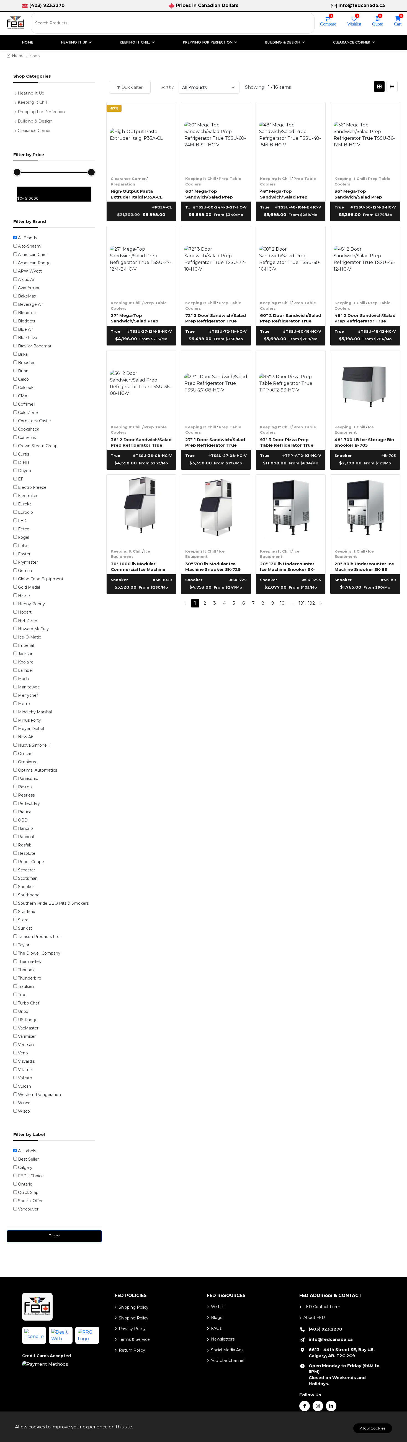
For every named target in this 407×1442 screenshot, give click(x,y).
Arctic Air (26, 279)
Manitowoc (29, 687)
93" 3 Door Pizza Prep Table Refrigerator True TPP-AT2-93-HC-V (286, 442)
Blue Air (25, 329)
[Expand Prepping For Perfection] (16, 111)
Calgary (25, 1167)
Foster (24, 553)
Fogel (23, 537)
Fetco (23, 529)
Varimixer (27, 1036)
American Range (34, 262)
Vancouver (28, 1209)
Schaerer (26, 870)
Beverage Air (30, 304)
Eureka (25, 504)
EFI (21, 479)
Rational (26, 836)
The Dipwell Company (39, 953)
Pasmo (25, 786)
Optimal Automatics (37, 770)
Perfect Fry (29, 803)
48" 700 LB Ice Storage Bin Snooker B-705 (364, 442)
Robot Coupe (31, 861)
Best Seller (28, 1159)
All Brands (27, 237)
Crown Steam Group (38, 445)
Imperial (26, 645)
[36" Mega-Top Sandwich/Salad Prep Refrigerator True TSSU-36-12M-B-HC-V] (365, 137)
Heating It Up (31, 93)
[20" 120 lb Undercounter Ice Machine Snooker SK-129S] (290, 509)
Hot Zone (27, 620)
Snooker (26, 886)
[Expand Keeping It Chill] (16, 102)
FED (22, 520)
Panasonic (28, 778)
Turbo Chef (28, 1003)
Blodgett (26, 321)
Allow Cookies (372, 1428)
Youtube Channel (227, 1360)
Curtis (23, 454)
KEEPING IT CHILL (135, 42)
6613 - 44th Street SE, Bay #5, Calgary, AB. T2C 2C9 (342, 1352)
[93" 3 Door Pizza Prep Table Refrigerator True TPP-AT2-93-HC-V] (290, 385)
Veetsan (26, 1044)
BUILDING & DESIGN (282, 42)
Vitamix (25, 1069)
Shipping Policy (133, 1307)
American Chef (32, 254)
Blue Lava (27, 337)
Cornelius (27, 437)
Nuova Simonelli (33, 745)
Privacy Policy (132, 1328)
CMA (22, 395)
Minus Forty (29, 720)
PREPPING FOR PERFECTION (208, 42)
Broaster (26, 362)
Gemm (25, 570)
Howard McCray (33, 628)
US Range (28, 1019)
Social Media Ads (227, 1349)
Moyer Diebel (31, 728)
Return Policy (132, 1350)
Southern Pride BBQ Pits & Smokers (53, 903)
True (22, 994)
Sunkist (25, 928)
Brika (23, 354)
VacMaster (28, 1028)
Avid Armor (29, 287)
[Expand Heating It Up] (16, 92)
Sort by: (167, 87)
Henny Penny (31, 603)
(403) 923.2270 (47, 5)
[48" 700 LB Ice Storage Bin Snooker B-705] (365, 385)
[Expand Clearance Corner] (16, 130)
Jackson (26, 653)
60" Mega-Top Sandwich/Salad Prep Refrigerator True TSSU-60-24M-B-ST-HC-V (212, 194)
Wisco (24, 1111)
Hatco (24, 595)
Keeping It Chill (200, 178)
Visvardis (26, 1061)
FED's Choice (31, 1175)
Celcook (26, 387)
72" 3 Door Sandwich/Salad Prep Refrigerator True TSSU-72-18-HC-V (215, 318)
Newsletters (223, 1339)
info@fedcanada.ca (361, 5)
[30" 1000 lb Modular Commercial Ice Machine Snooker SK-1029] (141, 509)
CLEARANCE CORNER (351, 42)
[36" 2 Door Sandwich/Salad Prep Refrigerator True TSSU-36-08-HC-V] (141, 385)
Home (27, 42)
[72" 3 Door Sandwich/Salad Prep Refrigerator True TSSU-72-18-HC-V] (216, 261)
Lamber (25, 670)
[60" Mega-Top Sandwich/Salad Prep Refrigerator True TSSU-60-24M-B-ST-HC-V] (216, 137)
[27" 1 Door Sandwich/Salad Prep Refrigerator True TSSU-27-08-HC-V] (216, 385)
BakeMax (27, 296)
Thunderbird (29, 978)
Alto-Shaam (29, 246)
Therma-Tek (29, 961)
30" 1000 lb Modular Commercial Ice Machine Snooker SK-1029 (138, 566)
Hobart (25, 612)
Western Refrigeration (39, 1094)
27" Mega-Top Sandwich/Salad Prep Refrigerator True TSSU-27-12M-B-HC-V (141, 318)
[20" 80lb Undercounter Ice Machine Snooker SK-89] (365, 509)
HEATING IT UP (74, 42)
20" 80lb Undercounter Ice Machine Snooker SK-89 (364, 566)
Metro (24, 703)
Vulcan (24, 1086)
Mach (23, 678)
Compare (328, 23)
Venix (23, 1053)
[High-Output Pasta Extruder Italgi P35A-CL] (141, 137)
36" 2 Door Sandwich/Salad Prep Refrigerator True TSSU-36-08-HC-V (141, 442)
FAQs (216, 1328)
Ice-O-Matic (29, 637)
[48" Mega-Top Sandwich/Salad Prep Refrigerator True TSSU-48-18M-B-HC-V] (290, 137)
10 (282, 603)
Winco (24, 1102)
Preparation (123, 184)
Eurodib (25, 512)
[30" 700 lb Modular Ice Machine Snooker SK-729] (216, 509)
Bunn (23, 370)
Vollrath (25, 1077)
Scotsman (28, 878)
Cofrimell (26, 404)
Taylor (23, 944)
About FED (314, 1317)
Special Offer (30, 1200)
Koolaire (26, 662)
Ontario (25, 1184)
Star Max (26, 911)
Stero (23, 919)
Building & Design (35, 121)
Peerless (26, 795)
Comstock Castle (34, 420)
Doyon (24, 470)
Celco (23, 379)
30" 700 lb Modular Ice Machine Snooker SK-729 (213, 566)
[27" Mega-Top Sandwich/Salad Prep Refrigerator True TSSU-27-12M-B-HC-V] (141, 261)
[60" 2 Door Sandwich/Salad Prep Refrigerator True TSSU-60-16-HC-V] (290, 261)
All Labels (27, 1150)
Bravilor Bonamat (34, 346)
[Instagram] (318, 1406)
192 (311, 603)
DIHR (23, 462)
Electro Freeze (32, 487)
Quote (377, 23)
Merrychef (28, 695)
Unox (23, 1011)
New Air (25, 736)
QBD (23, 820)
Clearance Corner (128, 178)
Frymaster (28, 562)
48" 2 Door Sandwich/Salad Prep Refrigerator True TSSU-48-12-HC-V (365, 318)
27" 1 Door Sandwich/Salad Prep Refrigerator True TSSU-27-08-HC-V (215, 442)
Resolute (26, 853)
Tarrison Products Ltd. (39, 936)
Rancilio (25, 828)
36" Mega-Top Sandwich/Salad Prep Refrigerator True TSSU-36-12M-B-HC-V (361, 194)
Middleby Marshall (35, 711)
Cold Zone (28, 412)
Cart (397, 23)
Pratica (24, 811)
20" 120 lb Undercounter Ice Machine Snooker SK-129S (287, 566)
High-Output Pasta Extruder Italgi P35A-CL (137, 194)
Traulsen (26, 986)
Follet (23, 545)
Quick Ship (28, 1192)
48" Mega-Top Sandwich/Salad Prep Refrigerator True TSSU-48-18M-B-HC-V (287, 194)
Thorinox (26, 969)
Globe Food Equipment (40, 578)
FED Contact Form (321, 1306)
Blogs (216, 1317)
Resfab (25, 845)
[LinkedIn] (331, 1406)
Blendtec (27, 312)
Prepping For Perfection (41, 111)
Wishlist (354, 23)
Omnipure (28, 761)
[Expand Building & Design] (16, 120)
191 (302, 603)
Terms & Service (134, 1339)
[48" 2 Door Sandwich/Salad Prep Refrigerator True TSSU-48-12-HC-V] (365, 261)
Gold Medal (29, 587)
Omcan (25, 753)
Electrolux (27, 495)
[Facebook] (304, 1406)
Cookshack (28, 429)
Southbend (29, 894)
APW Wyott (30, 271)
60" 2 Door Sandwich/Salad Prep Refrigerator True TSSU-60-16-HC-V (290, 318)
